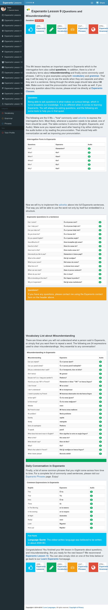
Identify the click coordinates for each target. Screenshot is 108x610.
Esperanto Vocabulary (62, 29)
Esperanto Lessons (41, 29)
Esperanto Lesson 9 (12, 56)
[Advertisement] (66, 50)
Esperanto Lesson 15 (13, 88)
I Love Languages (49, 607)
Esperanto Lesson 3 (12, 25)
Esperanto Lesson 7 (12, 46)
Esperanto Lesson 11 (13, 67)
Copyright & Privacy (76, 607)
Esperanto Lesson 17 (13, 98)
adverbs (82, 117)
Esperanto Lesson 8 (12, 51)
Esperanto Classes (14, 10)
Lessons (12, 2)
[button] (30, 2)
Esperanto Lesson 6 (12, 41)
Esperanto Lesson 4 (12, 30)
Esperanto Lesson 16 (13, 93)
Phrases (7, 123)
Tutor (9, 8)
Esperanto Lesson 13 (13, 77)
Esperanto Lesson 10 (13, 62)
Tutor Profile (9, 132)
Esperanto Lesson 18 (13, 103)
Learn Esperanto (50, 558)
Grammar (8, 118)
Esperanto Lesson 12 (13, 72)
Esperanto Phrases (83, 29)
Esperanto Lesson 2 (12, 20)
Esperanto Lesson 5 (12, 36)
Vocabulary (9, 113)
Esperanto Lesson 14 (13, 83)
